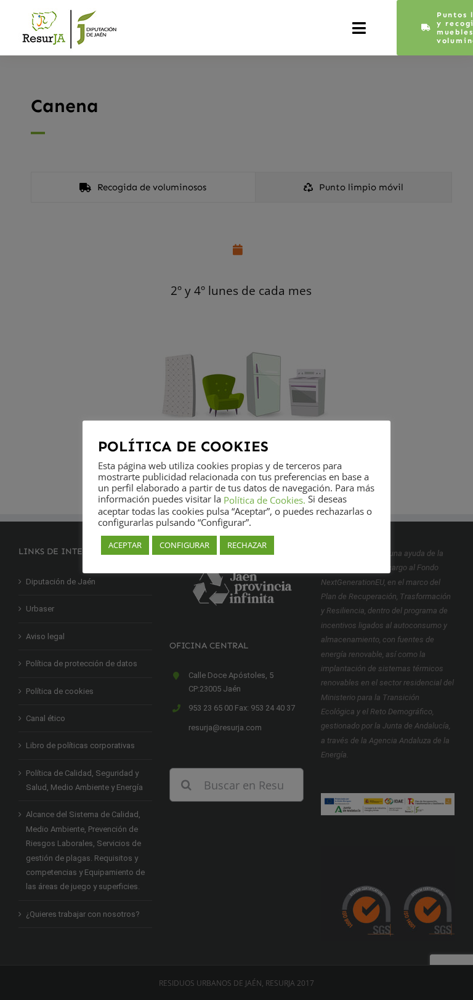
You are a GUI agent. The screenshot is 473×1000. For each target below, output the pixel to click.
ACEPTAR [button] (125, 544)
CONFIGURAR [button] (184, 544)
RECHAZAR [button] (247, 544)
